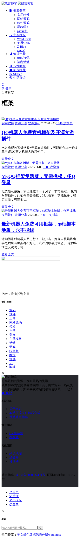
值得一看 (19, 53)
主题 (12, 330)
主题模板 (19, 35)
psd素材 (22, 31)
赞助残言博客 (18, 417)
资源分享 (19, 10)
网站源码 (23, 18)
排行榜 (14, 461)
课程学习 (23, 27)
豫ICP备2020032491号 (30, 475)
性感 (12, 359)
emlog (21, 50)
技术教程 (19, 66)
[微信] (7, 393)
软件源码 (23, 23)
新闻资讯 (23, 58)
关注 (15, 496)
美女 (12, 334)
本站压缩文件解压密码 (24, 413)
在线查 (14, 437)
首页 (15, 492)
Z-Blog (21, 46)
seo (11, 363)
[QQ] (3, 393)
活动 (12, 343)
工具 (12, 318)
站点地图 (15, 453)
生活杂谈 (19, 77)
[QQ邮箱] (10, 393)
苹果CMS (23, 42)
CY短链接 (16, 433)
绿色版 (14, 351)
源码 (12, 310)
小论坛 (17, 500)
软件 (12, 314)
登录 (8, 88)
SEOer (17, 74)
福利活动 (23, 62)
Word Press (24, 39)
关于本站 (15, 408)
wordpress (54, 534)
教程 (12, 355)
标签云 (14, 457)
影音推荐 (19, 70)
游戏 (12, 347)
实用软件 (23, 14)
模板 (12, 326)
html (12, 366)
